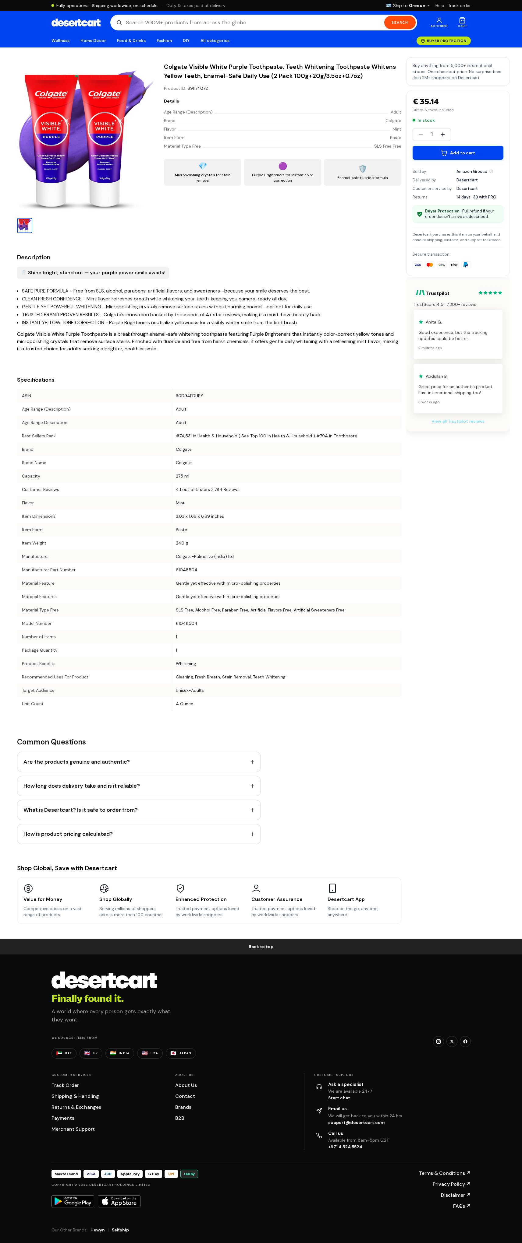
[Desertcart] (76, 22)
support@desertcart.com (356, 1122)
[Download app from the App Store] (119, 1201)
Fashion (164, 40)
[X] (451, 1041)
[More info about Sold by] (491, 171)
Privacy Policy (452, 1184)
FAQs (462, 1206)
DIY (186, 40)
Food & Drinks (131, 40)
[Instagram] (438, 1041)
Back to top (261, 946)
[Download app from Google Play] (72, 1201)
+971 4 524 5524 (345, 1147)
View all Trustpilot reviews (458, 421)
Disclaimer (456, 1195)
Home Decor (93, 40)
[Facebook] (465, 1041)
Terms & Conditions (445, 1173)
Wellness (60, 40)
